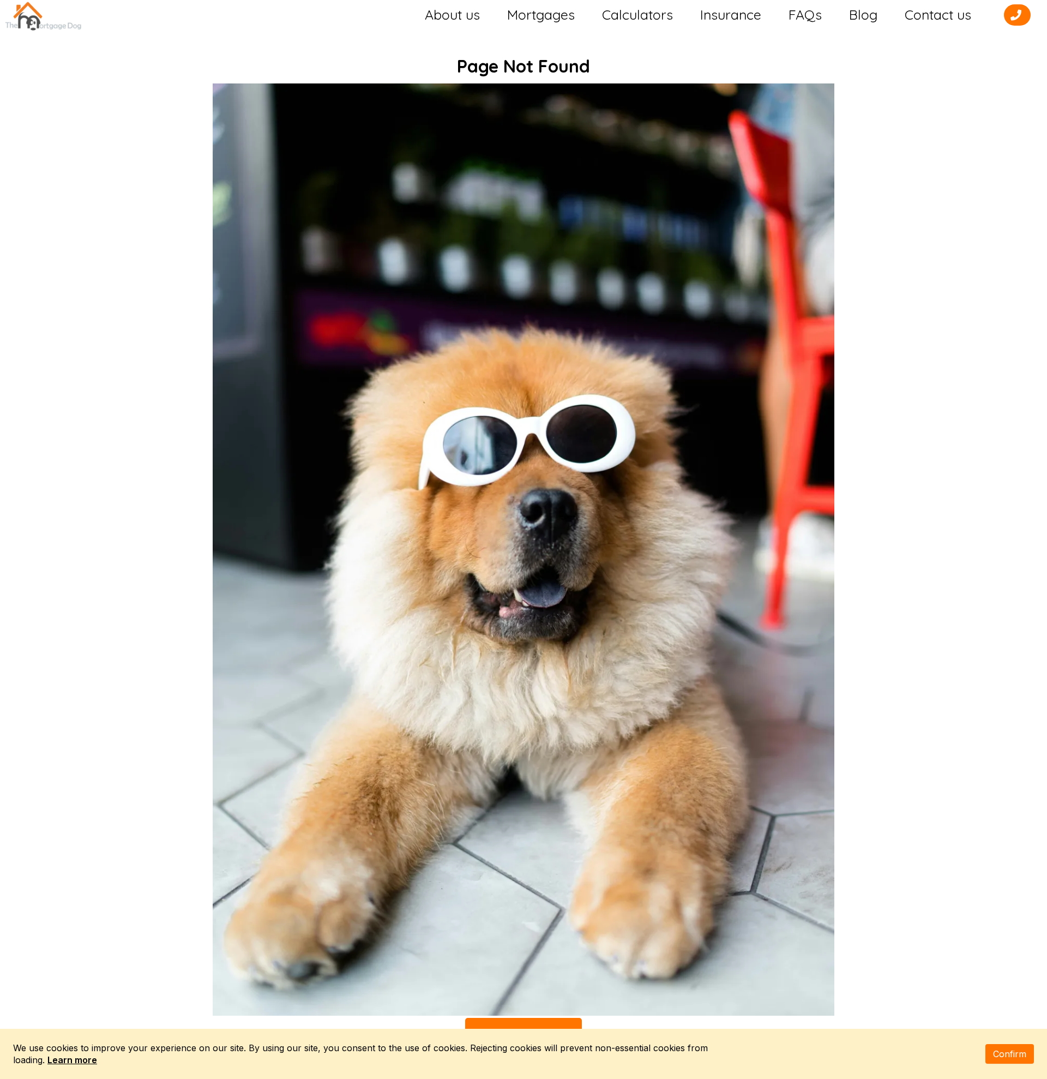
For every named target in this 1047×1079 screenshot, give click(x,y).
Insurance (730, 15)
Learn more (72, 1059)
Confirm (1009, 1053)
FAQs (805, 15)
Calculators (637, 15)
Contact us (938, 15)
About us (452, 15)
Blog (863, 15)
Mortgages (541, 15)
